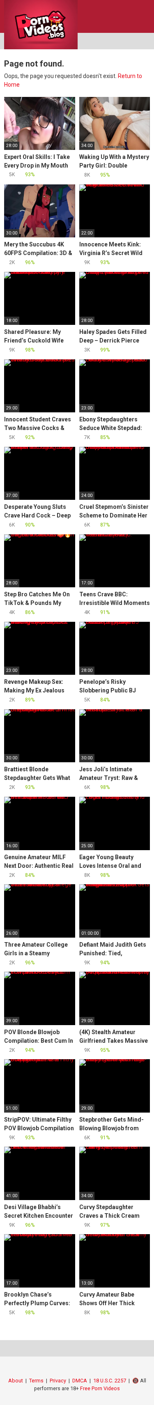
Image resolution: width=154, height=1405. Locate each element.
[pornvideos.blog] (41, 24)
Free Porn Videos (100, 1388)
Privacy (58, 1380)
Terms (36, 1380)
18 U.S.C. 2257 (109, 1380)
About (15, 1380)
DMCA (79, 1380)
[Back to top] (139, 1388)
